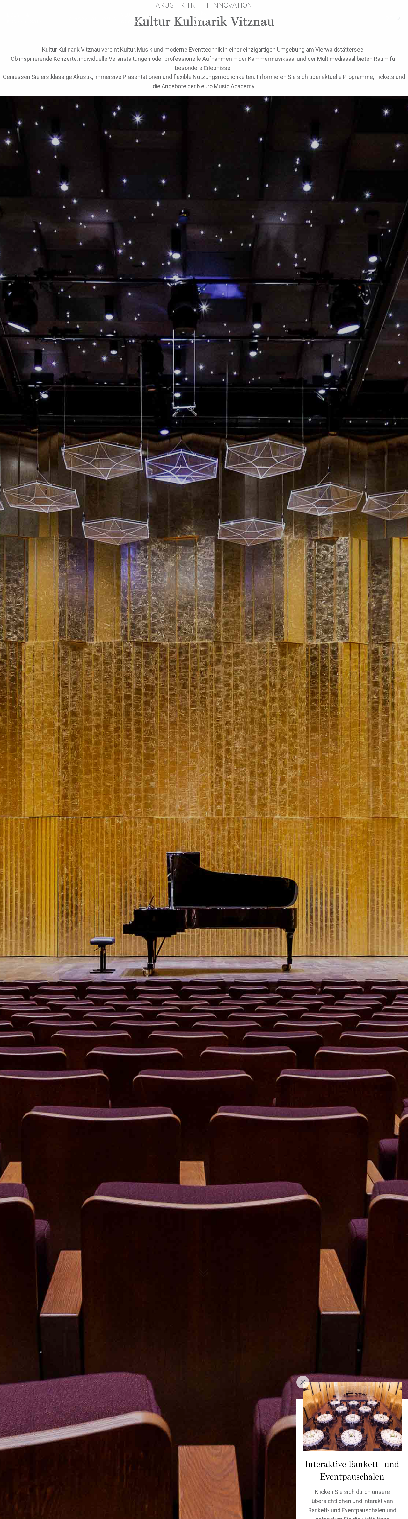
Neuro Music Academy (138, 18)
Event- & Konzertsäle (25, 18)
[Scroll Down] (204, 1270)
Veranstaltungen (92, 18)
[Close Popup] (302, 1382)
